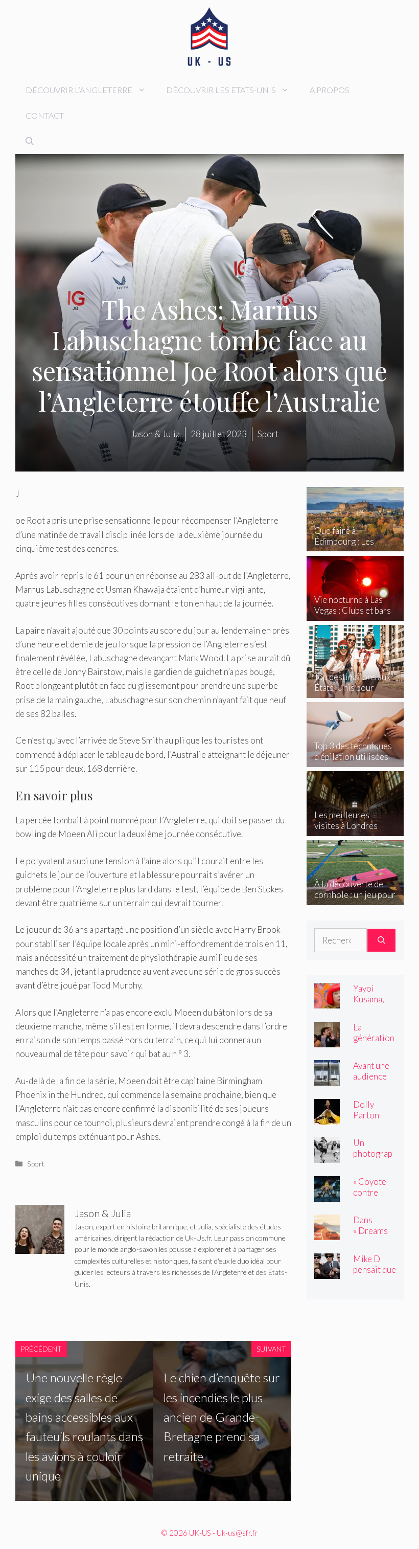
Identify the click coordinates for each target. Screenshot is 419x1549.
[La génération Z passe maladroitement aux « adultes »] (327, 1040)
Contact (45, 115)
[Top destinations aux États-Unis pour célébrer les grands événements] (355, 690)
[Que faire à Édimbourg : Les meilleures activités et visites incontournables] (355, 544)
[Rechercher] (381, 940)
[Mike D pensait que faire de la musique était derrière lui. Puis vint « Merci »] (327, 1271)
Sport (35, 1163)
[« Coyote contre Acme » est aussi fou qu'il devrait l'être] (327, 1194)
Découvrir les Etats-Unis (221, 90)
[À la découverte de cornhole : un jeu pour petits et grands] (355, 897)
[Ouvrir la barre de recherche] (29, 141)
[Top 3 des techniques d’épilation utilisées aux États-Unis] (355, 759)
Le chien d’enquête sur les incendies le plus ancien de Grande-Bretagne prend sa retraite (222, 1417)
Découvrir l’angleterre (79, 90)
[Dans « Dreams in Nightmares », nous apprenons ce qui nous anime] (327, 1233)
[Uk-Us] (209, 37)
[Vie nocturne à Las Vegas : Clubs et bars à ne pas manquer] (355, 613)
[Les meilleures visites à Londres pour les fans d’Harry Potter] (355, 828)
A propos (330, 90)
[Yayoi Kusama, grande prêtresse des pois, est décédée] (327, 1001)
